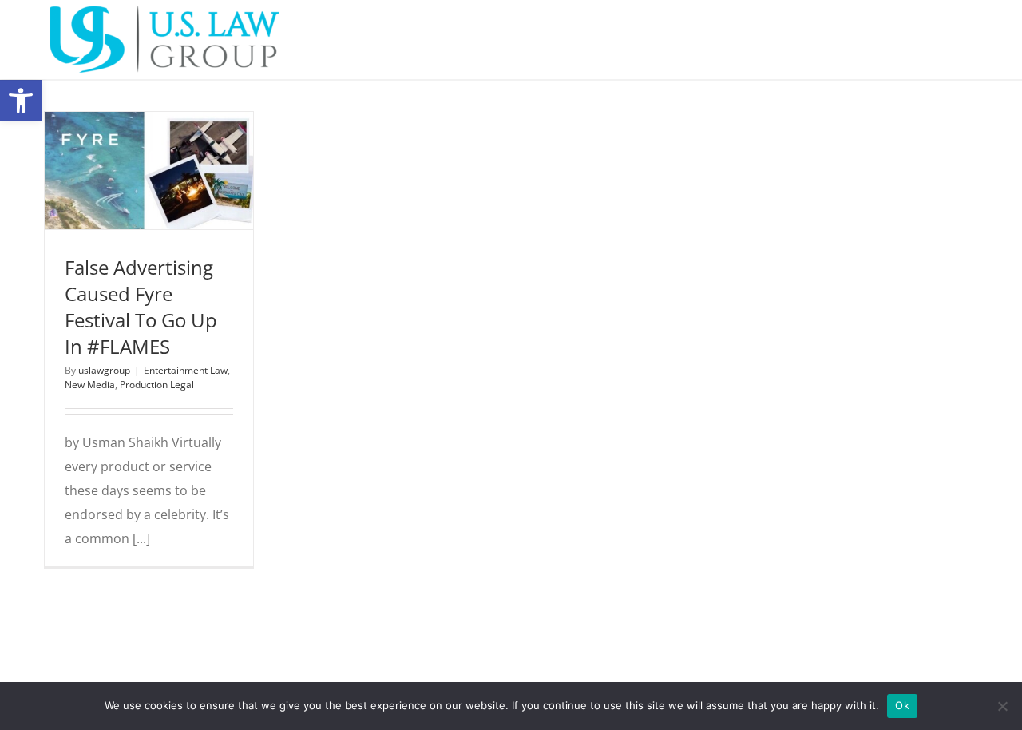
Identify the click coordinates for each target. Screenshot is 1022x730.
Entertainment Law (120, 196)
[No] (1002, 706)
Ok (902, 705)
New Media (192, 196)
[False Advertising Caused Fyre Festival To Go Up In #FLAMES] (149, 170)
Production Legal (149, 214)
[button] (21, 100)
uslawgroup (104, 370)
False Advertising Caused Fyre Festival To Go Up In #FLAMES (141, 306)
